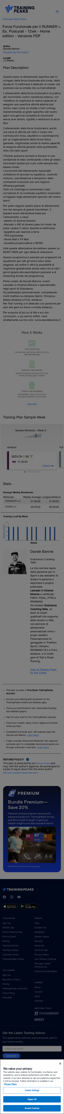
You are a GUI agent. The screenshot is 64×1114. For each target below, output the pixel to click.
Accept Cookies (32, 1108)
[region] (32, 1086)
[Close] (60, 1063)
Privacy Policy (10, 1084)
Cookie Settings (32, 1090)
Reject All (32, 1099)
